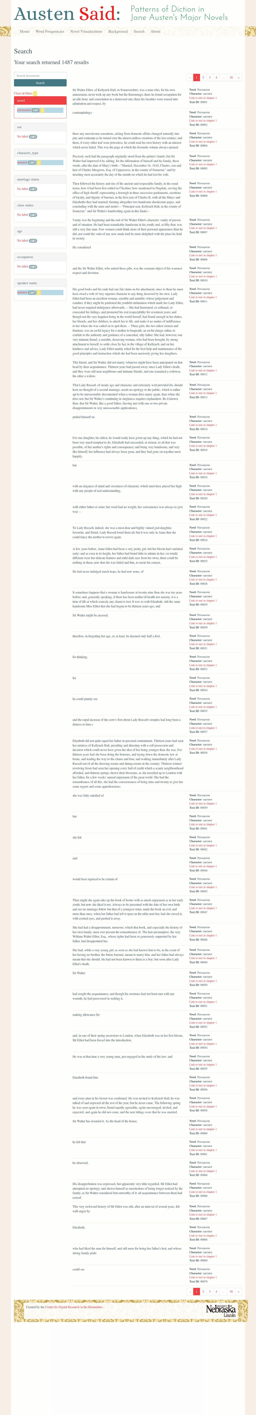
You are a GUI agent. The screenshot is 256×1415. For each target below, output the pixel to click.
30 (231, 77)
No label (22, 136)
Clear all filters (25, 93)
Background (118, 31)
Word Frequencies (50, 31)
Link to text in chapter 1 (203, 98)
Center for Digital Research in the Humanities (74, 1307)
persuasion (24, 110)
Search (139, 31)
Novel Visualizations (86, 31)
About (155, 31)
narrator (22, 162)
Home (25, 31)
